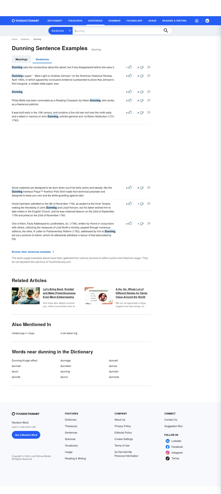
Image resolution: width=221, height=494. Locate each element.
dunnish (113, 371)
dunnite (16, 377)
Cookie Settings (124, 439)
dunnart (113, 360)
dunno (64, 377)
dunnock (114, 377)
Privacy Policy (123, 426)
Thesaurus (71, 426)
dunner (113, 366)
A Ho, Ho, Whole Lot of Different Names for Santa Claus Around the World (131, 293)
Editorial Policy (123, 432)
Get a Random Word (26, 434)
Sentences (58, 30)
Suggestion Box (173, 426)
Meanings (22, 59)
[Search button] (167, 30)
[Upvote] (130, 67)
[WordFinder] (207, 20)
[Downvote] (142, 67)
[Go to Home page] (25, 20)
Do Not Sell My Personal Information (126, 454)
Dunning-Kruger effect (24, 360)
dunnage (66, 360)
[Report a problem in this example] (149, 67)
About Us (120, 419)
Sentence (25, 39)
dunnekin (66, 366)
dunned (16, 366)
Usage (68, 452)
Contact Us (170, 419)
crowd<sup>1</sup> (23, 333)
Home (14, 39)
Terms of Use (122, 445)
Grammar (70, 439)
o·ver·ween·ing (69, 333)
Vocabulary (71, 445)
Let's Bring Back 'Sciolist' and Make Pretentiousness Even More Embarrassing (59, 293)
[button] (197, 20)
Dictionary (71, 419)
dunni (15, 371)
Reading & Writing (75, 458)
